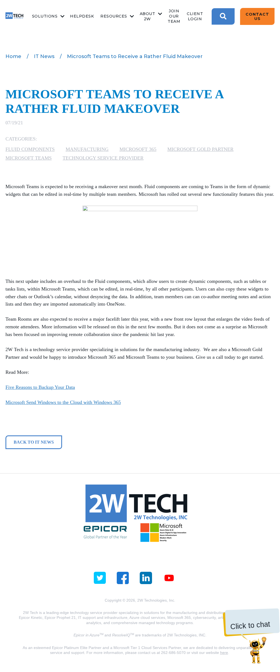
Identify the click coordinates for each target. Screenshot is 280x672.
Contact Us (257, 16)
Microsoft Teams (28, 158)
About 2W (147, 16)
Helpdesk (82, 16)
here (224, 652)
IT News (44, 56)
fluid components (30, 149)
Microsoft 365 (137, 149)
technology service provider (103, 158)
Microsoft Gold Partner (200, 149)
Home (13, 56)
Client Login (195, 16)
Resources (113, 16)
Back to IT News (34, 442)
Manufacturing (87, 149)
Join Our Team (174, 16)
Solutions (45, 16)
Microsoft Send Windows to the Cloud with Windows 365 (63, 402)
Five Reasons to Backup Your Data (40, 387)
